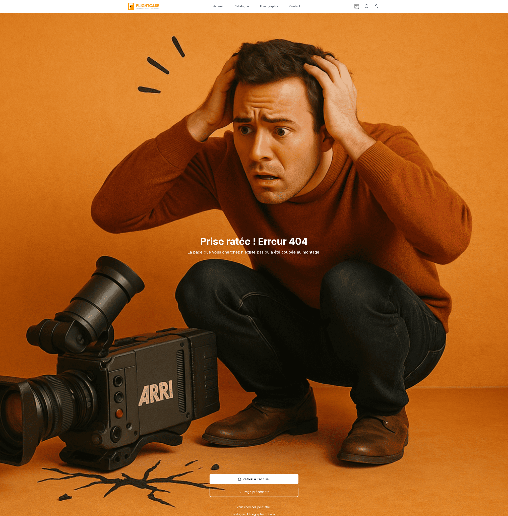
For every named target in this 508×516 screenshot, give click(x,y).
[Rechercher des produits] (367, 6)
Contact (294, 6)
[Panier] (356, 6)
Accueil (218, 6)
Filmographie (269, 6)
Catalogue (242, 6)
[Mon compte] (376, 6)
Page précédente (256, 492)
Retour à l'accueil (256, 479)
